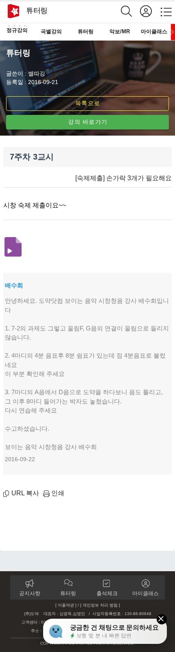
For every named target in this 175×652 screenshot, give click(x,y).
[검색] (130, 11)
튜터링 (86, 31)
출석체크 (107, 593)
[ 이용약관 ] (66, 605)
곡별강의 (51, 31)
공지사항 (29, 593)
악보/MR (119, 31)
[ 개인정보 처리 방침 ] (100, 605)
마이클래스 (154, 31)
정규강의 (17, 30)
